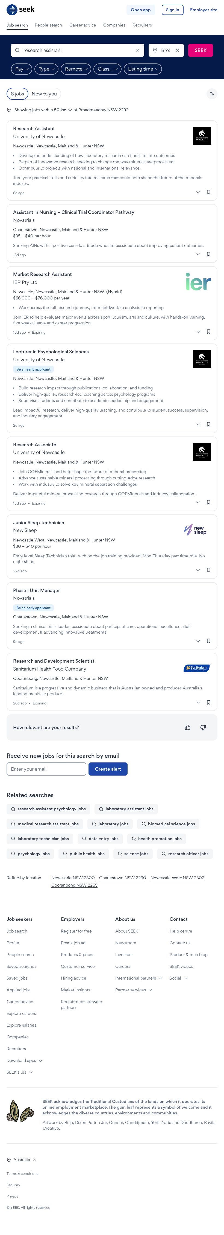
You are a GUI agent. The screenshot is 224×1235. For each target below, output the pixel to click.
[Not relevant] (203, 727)
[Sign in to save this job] (208, 192)
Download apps (21, 1060)
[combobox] (77, 50)
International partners (135, 978)
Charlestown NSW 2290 (122, 877)
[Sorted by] (212, 93)
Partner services (130, 989)
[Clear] (138, 50)
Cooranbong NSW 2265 (74, 885)
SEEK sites (16, 1072)
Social (175, 978)
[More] (198, 192)
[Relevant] (187, 727)
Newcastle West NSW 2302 (177, 877)
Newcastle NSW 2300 (73, 877)
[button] (212, 93)
